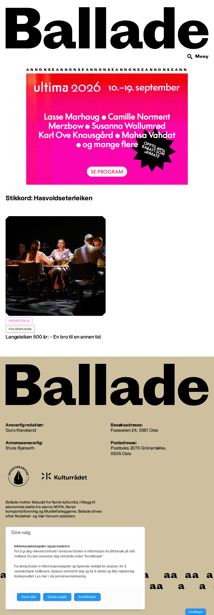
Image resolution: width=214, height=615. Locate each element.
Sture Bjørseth (20, 448)
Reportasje (19, 321)
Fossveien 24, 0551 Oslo (134, 430)
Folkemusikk (20, 329)
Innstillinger (196, 611)
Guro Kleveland (21, 430)
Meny (201, 56)
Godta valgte (57, 597)
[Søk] (190, 57)
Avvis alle (28, 597)
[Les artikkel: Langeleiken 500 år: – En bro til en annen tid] (56, 278)
